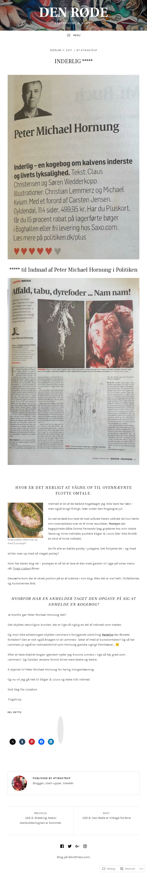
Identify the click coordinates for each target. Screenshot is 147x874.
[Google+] (77, 846)
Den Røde (73, 12)
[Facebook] (62, 846)
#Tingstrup (89, 50)
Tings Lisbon (22, 568)
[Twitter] (69, 846)
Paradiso (107, 634)
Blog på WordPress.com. (73, 857)
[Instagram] (85, 846)
